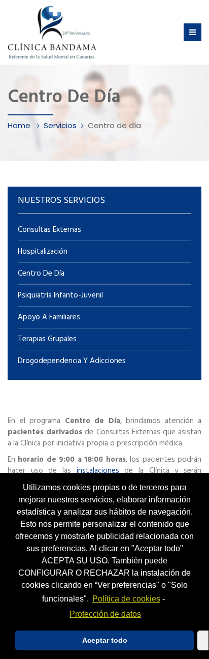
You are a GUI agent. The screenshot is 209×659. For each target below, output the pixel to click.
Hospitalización (42, 252)
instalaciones (101, 471)
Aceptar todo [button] (104, 640)
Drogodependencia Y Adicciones (72, 361)
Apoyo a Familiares (49, 317)
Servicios (60, 124)
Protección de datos (105, 614)
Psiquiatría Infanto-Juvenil (60, 295)
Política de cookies (126, 598)
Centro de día (41, 273)
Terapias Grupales (47, 339)
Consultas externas (49, 230)
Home (20, 124)
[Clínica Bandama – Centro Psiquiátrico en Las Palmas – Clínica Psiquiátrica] (52, 32)
